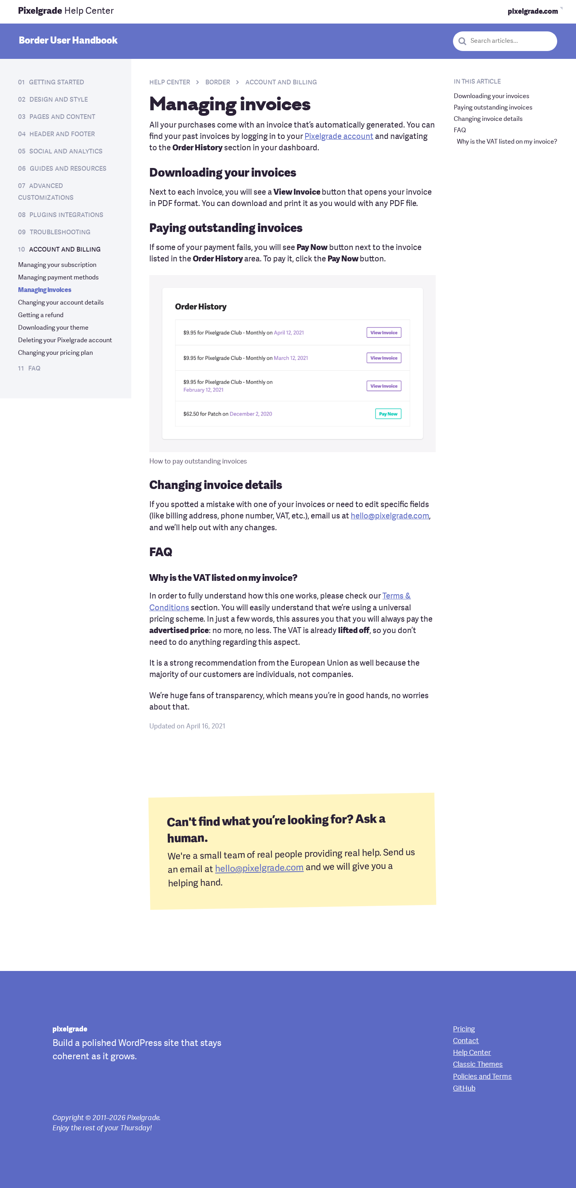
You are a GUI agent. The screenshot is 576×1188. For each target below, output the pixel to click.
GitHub (464, 1089)
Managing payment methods (58, 278)
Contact (466, 1041)
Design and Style (58, 100)
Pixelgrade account (338, 137)
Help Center (66, 11)
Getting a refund (40, 315)
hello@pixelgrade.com (390, 516)
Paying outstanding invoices (493, 108)
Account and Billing (65, 250)
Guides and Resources (68, 169)
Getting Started (56, 82)
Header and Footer (62, 134)
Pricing (464, 1029)
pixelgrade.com (533, 11)
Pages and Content (62, 117)
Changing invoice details (488, 119)
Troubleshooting (60, 232)
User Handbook (68, 41)
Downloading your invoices (491, 96)
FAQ (34, 368)
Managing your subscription (57, 265)
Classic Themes (478, 1065)
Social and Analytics (66, 151)
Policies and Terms (482, 1077)
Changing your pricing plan (55, 353)
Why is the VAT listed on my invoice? (507, 142)
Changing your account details (61, 303)
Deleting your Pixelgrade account (65, 341)
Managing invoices (44, 290)
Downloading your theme (53, 328)
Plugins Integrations (66, 215)
